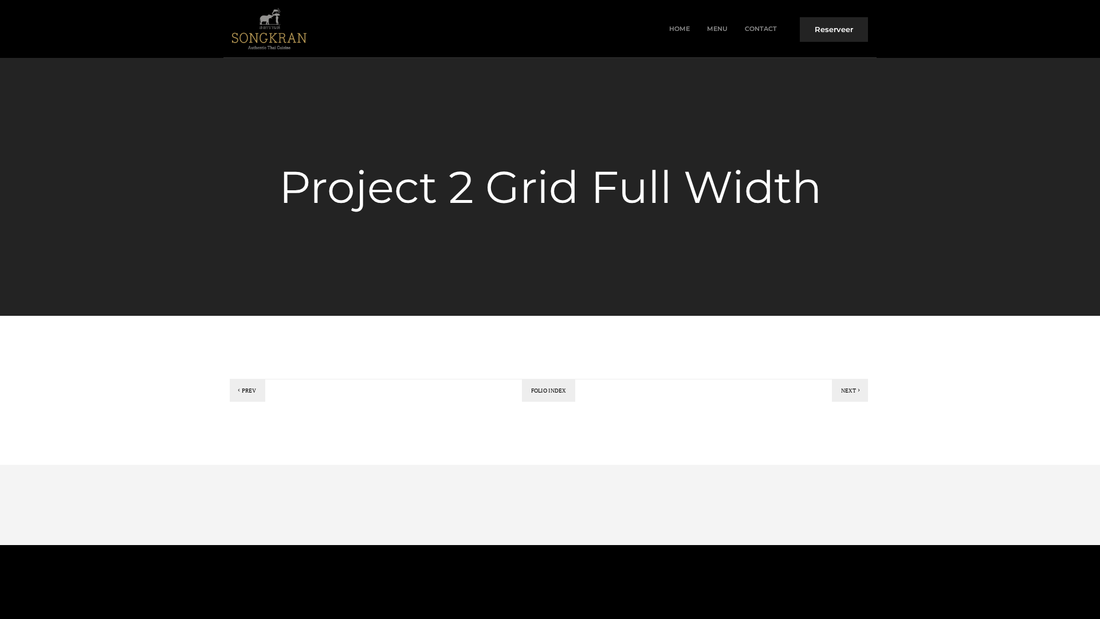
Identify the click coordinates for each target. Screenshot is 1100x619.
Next (848, 390)
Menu (717, 29)
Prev (249, 390)
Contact (761, 29)
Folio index (548, 390)
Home (679, 29)
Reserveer (834, 29)
